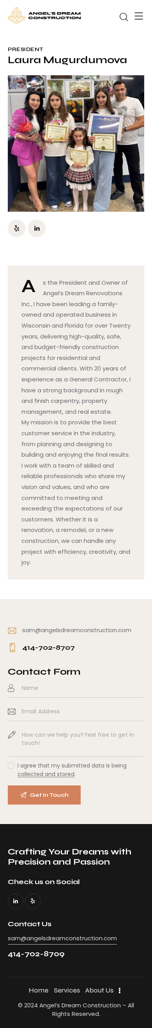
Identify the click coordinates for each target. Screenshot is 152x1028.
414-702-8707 (48, 647)
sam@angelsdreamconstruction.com (76, 630)
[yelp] (16, 228)
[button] (139, 16)
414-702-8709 (36, 953)
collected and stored (46, 774)
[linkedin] (37, 228)
